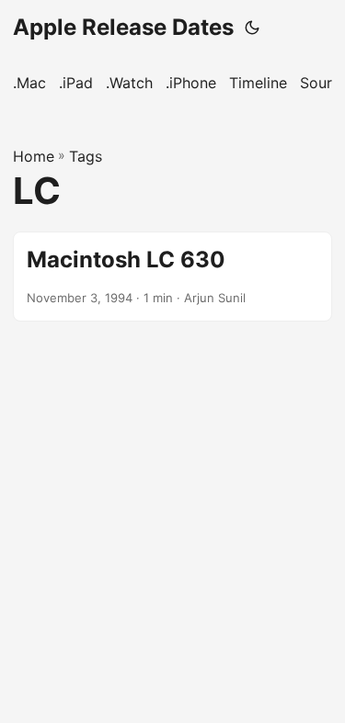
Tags (85, 156)
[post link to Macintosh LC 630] (172, 276)
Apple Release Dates (123, 27)
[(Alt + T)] (252, 27)
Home (33, 156)
